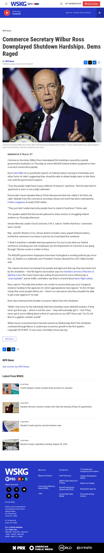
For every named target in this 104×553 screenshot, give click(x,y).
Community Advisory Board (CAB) (46, 487)
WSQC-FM (20, 534)
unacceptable (15, 278)
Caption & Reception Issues (88, 477)
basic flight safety (83, 278)
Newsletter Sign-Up (88, 489)
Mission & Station (45, 476)
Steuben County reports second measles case (40, 425)
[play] (7, 12)
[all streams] (100, 13)
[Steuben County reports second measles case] (11, 426)
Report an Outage (87, 483)
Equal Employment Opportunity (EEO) (66, 488)
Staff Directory (65, 476)
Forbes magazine (16, 202)
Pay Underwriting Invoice (87, 495)
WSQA (13, 534)
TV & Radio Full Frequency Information (89, 470)
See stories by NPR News (16, 366)
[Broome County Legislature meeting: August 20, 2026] (11, 445)
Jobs (40, 494)
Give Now (92, 4)
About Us (42, 470)
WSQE (8, 534)
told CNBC (18, 173)
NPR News (7, 30)
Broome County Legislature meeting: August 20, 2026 (43, 444)
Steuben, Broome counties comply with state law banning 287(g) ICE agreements (56, 407)
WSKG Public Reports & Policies (68, 482)
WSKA (20, 536)
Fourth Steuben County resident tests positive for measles (46, 388)
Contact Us (63, 470)
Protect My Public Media (66, 495)
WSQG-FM (24, 532)
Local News (24, 384)
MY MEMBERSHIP (73, 4)
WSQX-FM (16, 532)
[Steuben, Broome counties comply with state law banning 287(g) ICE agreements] (11, 407)
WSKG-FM (8, 532)
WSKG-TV (14, 536)
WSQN (7, 536)
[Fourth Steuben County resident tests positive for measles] (11, 388)
